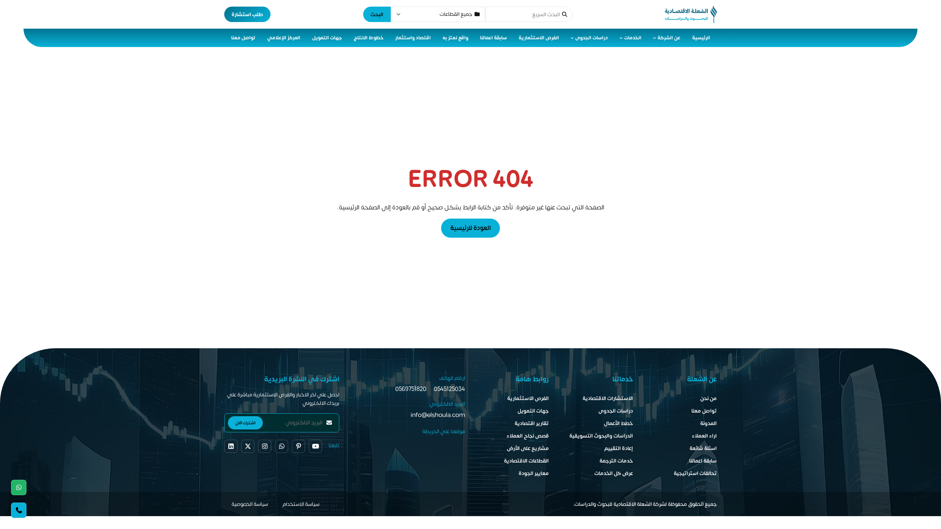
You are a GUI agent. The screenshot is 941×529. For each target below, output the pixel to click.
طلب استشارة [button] (247, 14)
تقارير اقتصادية (532, 423)
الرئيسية (701, 38)
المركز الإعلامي (283, 38)
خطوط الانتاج (368, 38)
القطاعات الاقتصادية (526, 461)
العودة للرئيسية (470, 228)
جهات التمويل (327, 38)
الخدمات (632, 38)
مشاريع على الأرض (528, 448)
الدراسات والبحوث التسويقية (601, 436)
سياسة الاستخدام (301, 504)
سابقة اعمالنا (493, 38)
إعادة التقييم (618, 448)
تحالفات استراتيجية (695, 473)
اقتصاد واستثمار (413, 38)
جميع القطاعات (456, 14)
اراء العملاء (704, 436)
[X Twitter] (247, 446)
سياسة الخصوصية (250, 504)
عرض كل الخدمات (613, 473)
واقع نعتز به (455, 38)
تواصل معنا (243, 38)
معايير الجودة (534, 473)
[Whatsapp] (18, 487)
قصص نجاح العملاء (528, 436)
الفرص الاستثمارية (539, 38)
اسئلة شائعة (703, 448)
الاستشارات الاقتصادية (608, 398)
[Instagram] (264, 446)
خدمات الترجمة (616, 461)
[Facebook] (230, 446)
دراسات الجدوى (591, 38)
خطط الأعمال (618, 423)
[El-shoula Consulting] (691, 14)
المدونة (708, 423)
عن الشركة (669, 38)
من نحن (708, 398)
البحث (377, 14)
